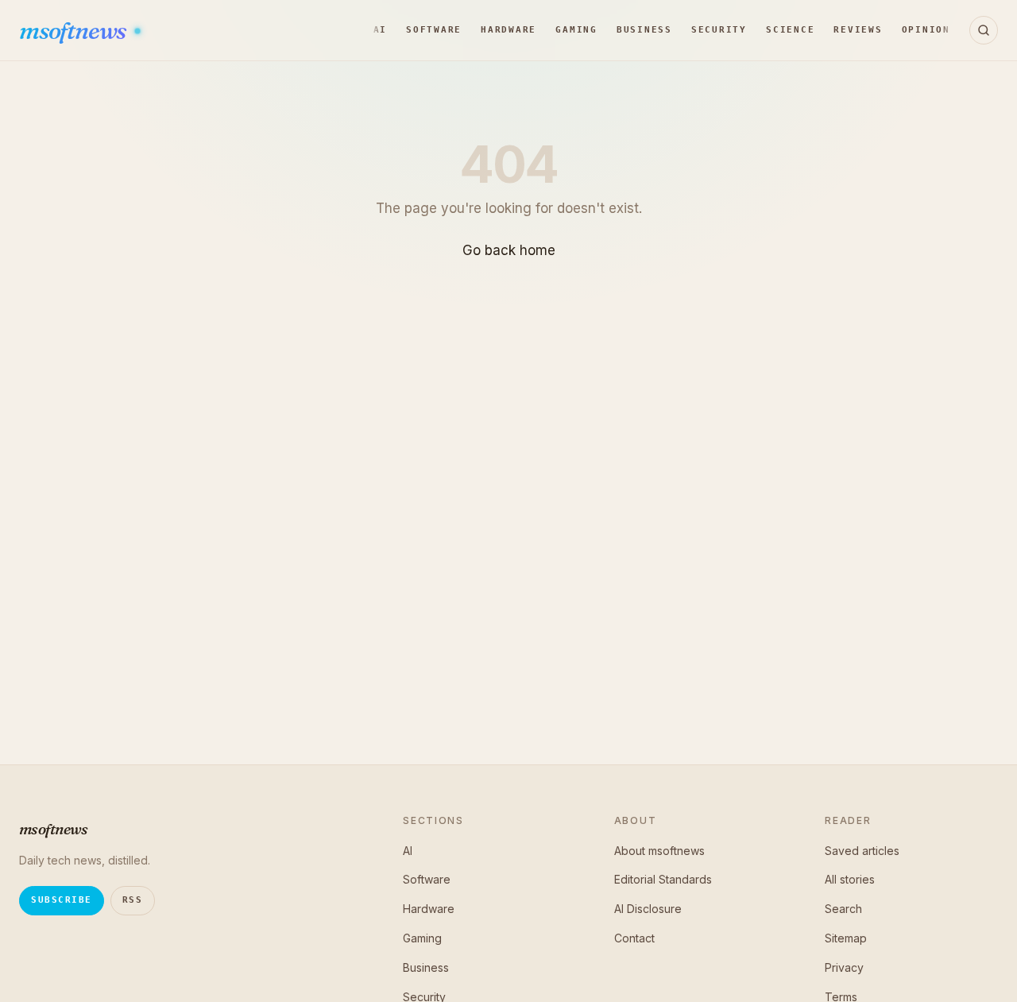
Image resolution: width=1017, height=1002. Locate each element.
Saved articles (862, 850)
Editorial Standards (663, 879)
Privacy (844, 967)
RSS (132, 900)
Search (843, 908)
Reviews (857, 30)
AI (380, 30)
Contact (634, 938)
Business (644, 30)
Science (790, 30)
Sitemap (846, 938)
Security (719, 30)
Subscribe (61, 900)
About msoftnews (659, 850)
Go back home (508, 250)
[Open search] (983, 30)
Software (434, 30)
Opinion (926, 30)
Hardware (508, 30)
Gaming (576, 30)
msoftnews (74, 30)
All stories (850, 879)
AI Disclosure (648, 908)
